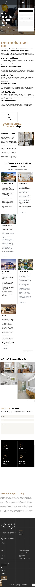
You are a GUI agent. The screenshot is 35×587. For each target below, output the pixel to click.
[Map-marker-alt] (12, 526)
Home (2, 25)
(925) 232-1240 (21, 534)
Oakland (26, 505)
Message (7, 563)
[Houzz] (12, 528)
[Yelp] (14, 526)
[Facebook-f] (9, 524)
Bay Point (23, 495)
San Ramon (24, 509)
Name (2, 563)
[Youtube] (9, 526)
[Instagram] (14, 524)
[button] (23, 2)
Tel (4, 563)
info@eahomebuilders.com (23, 538)
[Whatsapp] (12, 524)
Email (3, 563)
